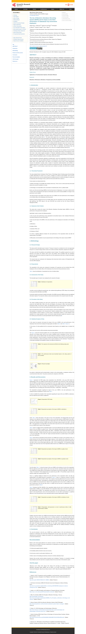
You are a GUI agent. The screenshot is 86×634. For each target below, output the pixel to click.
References (15, 61)
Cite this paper (16, 59)
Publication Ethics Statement (19, 30)
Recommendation (16, 56)
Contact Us (48, 629)
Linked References (66, 18)
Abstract (64, 12)
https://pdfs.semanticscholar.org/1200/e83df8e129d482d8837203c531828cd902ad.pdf (47, 617)
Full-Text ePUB (65, 17)
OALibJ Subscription (17, 26)
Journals (25, 9)
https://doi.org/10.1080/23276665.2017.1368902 (39, 579)
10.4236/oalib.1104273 (34, 15)
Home (16, 9)
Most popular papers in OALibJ (19, 29)
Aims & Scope (16, 18)
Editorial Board (16, 19)
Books (34, 9)
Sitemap (44, 629)
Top (13, 44)
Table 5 (31, 427)
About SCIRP (40, 629)
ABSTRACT (15, 46)
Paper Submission (17, 24)
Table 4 (50, 391)
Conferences (43, 9)
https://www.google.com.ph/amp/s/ (36, 596)
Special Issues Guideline (18, 40)
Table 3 (63, 323)
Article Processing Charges (18, 22)
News (52, 9)
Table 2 (58, 323)
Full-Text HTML (65, 15)
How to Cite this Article (66, 20)
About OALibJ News (17, 32)
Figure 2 (31, 380)
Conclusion (15, 54)
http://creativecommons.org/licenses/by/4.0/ (38, 46)
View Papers (16, 16)
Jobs (70, 9)
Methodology (15, 50)
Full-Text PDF (65, 14)
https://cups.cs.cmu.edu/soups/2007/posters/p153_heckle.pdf (42, 591)
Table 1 (31, 271)
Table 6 (31, 437)
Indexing (15, 15)
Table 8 (31, 487)
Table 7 (37, 467)
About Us (61, 9)
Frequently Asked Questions (19, 33)
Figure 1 (67, 323)
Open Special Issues (17, 37)
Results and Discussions (18, 52)
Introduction (15, 48)
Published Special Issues (18, 39)
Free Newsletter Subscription (19, 27)
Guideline (15, 21)
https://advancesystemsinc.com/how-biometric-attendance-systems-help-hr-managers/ (47, 603)
